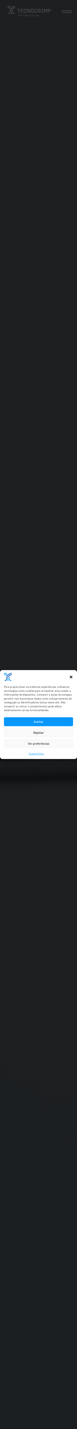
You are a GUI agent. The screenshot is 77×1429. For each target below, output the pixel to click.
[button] (71, 677)
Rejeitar (38, 732)
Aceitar (38, 721)
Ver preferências (38, 743)
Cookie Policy (36, 753)
